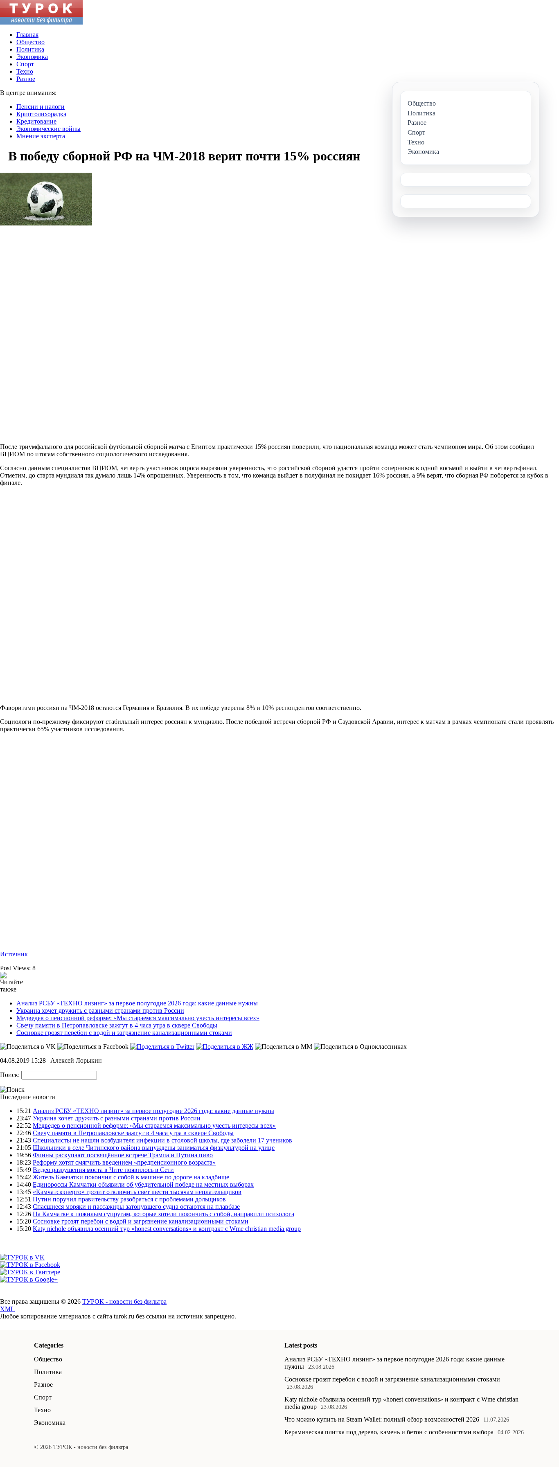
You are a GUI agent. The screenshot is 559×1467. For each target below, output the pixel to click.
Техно (24, 71)
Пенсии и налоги (40, 106)
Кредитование (36, 121)
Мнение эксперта (40, 136)
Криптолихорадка (41, 113)
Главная (27, 34)
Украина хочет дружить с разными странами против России (100, 1010)
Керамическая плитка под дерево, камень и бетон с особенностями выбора (389, 1432)
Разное (25, 78)
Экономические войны (48, 128)
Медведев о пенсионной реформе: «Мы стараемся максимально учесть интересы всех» (137, 1017)
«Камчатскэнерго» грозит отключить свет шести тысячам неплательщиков (137, 1191)
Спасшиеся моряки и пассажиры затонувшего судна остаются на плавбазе (136, 1206)
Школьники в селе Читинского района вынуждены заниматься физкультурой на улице (154, 1147)
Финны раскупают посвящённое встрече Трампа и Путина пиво (123, 1155)
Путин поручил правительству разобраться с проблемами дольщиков (129, 1199)
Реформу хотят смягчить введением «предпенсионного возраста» (124, 1162)
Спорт (25, 64)
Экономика (32, 56)
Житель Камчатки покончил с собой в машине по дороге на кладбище (131, 1177)
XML (7, 1308)
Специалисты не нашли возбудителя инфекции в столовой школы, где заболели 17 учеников (162, 1140)
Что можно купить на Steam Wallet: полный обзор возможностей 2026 (381, 1419)
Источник (14, 954)
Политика (30, 49)
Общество (30, 41)
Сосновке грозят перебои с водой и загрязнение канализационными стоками (124, 1032)
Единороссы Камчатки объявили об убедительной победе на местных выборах (143, 1184)
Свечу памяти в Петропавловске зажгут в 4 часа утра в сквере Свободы (116, 1025)
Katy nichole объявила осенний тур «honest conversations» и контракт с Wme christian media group (167, 1228)
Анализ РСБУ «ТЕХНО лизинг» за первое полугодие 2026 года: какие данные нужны (137, 1003)
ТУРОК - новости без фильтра (124, 1301)
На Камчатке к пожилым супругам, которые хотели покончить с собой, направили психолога (163, 1213)
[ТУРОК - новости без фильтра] (41, 22)
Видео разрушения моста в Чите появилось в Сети (103, 1169)
